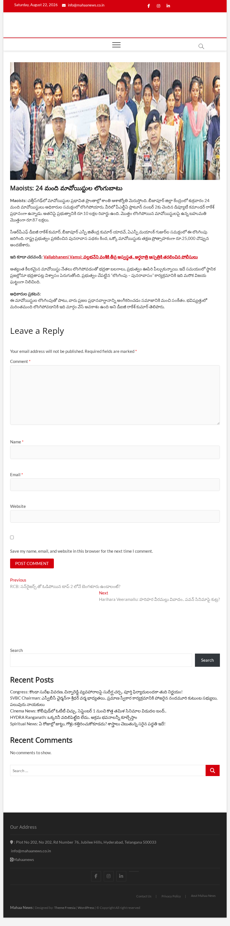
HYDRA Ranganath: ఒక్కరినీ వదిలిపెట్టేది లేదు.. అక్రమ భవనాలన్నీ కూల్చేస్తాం (73, 717)
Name (17, 441)
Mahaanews (23, 859)
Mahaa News (21, 907)
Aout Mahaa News (203, 895)
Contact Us (143, 896)
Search (16, 650)
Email (16, 474)
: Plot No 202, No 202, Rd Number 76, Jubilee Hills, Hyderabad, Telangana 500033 (84, 842)
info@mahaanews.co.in (85, 5)
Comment (20, 361)
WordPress (86, 908)
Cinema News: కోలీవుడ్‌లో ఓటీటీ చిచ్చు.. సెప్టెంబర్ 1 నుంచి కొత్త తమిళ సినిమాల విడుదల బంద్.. (88, 710)
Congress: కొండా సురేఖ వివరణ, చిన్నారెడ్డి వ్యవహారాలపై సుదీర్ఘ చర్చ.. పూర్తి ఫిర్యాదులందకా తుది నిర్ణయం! (96, 691)
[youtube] (134, 871)
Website (18, 506)
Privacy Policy (171, 896)
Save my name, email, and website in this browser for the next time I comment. (81, 551)
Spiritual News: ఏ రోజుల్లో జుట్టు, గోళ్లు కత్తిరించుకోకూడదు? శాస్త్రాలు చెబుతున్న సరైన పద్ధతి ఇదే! (87, 723)
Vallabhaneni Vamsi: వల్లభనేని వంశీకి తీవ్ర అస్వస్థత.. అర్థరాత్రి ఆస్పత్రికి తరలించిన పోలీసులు (120, 256)
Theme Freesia (64, 908)
